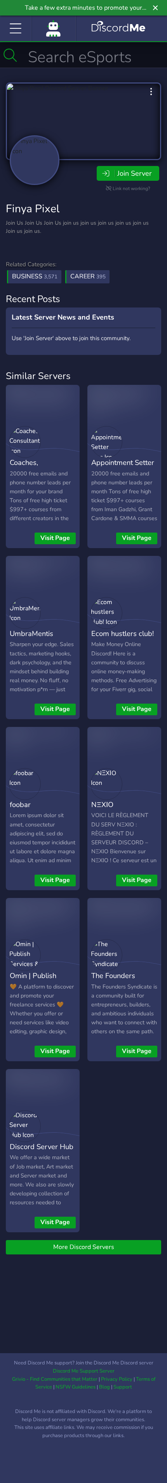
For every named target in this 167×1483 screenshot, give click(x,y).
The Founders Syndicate (113, 981)
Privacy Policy (116, 1379)
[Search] (10, 55)
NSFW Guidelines (76, 1386)
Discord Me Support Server (84, 1371)
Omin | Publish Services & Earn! (36, 981)
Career (88, 276)
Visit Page (55, 538)
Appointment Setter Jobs (122, 468)
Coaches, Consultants (28, 468)
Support (122, 1386)
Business (34, 276)
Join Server (134, 173)
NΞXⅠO (102, 804)
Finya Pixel (32, 208)
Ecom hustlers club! (122, 633)
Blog (104, 1386)
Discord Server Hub (41, 1146)
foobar (20, 804)
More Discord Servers (83, 1247)
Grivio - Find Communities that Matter (54, 1379)
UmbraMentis (31, 633)
